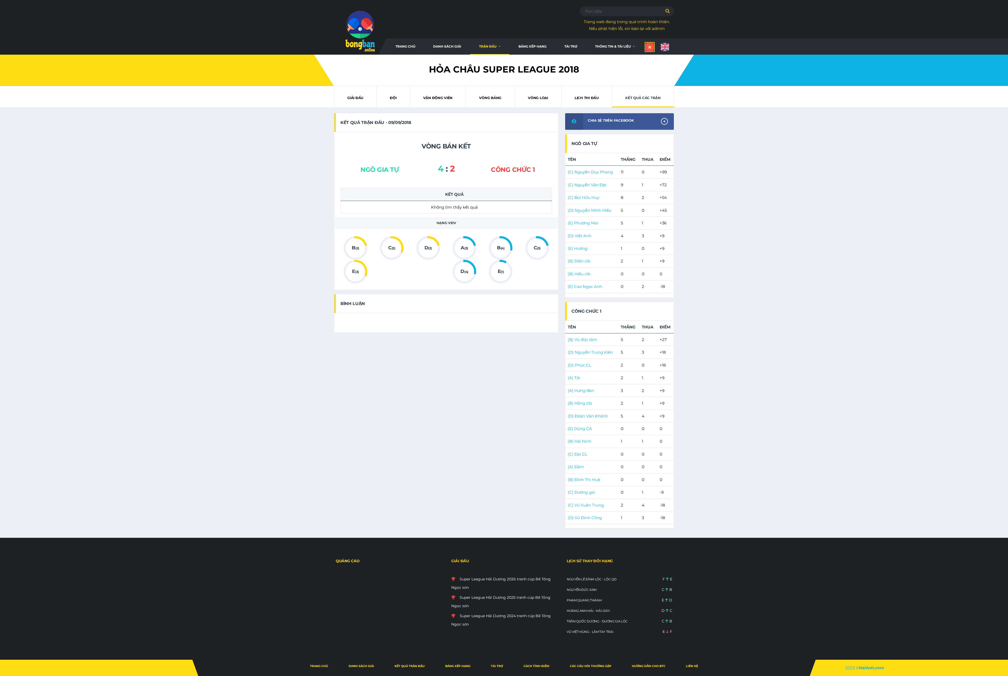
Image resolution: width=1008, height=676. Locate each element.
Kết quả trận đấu (410, 666)
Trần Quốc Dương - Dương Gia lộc (597, 621)
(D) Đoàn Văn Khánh (588, 416)
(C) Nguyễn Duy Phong (590, 171)
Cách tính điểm (536, 666)
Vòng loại (538, 98)
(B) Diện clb (579, 261)
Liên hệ (692, 666)
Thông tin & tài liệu (613, 46)
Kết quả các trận (643, 98)
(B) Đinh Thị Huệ (584, 479)
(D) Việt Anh (579, 235)
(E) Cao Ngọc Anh (585, 286)
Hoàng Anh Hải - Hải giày (588, 611)
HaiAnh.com (871, 667)
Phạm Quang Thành (584, 600)
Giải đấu (355, 98)
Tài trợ (570, 46)
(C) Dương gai (581, 492)
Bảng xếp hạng (532, 46)
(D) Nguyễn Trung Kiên (590, 352)
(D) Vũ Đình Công (585, 517)
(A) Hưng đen (581, 390)
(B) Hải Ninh (579, 441)
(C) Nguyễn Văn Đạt (587, 184)
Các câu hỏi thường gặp (590, 666)
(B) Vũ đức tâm (582, 339)
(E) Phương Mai (583, 222)
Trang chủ (405, 46)
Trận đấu (487, 46)
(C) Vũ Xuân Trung (586, 505)
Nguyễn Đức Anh (582, 590)
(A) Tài (574, 377)
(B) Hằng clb (580, 403)
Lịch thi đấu (587, 98)
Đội (393, 98)
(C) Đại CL (577, 454)
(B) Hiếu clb (579, 273)
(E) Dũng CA (580, 428)
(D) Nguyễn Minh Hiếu (589, 210)
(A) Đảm (576, 466)
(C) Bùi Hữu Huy (583, 197)
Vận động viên (438, 98)
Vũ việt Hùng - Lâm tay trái (590, 632)
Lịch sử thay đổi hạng (590, 561)
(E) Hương (577, 248)
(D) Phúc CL (579, 365)
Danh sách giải (447, 46)
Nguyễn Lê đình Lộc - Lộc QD (591, 579)
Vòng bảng (490, 98)
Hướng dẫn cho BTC (648, 666)
